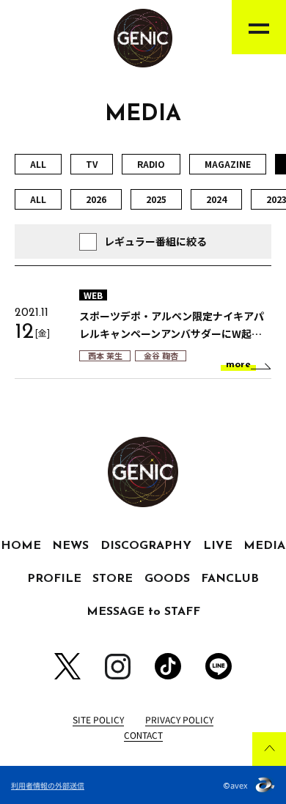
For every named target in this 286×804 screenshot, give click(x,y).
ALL (38, 164)
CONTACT (143, 735)
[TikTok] (168, 666)
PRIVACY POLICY (179, 719)
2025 (156, 199)
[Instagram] (118, 666)
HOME (21, 546)
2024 (216, 199)
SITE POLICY (98, 719)
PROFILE (54, 579)
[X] (67, 666)
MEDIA (264, 546)
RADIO (151, 164)
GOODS (167, 579)
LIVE (217, 546)
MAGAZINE (228, 164)
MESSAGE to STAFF (143, 612)
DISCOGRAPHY (145, 546)
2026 (96, 199)
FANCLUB (230, 579)
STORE (112, 579)
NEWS (70, 546)
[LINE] (218, 666)
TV (92, 164)
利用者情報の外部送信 (47, 785)
